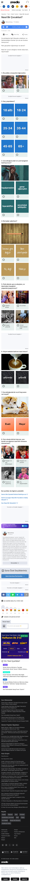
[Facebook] (6, 845)
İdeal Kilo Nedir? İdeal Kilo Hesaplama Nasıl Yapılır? (14, 791)
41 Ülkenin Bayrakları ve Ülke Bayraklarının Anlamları (14, 801)
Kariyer (16, 829)
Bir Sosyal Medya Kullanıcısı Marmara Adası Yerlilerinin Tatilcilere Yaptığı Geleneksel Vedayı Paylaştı (15, 683)
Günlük (5, 648)
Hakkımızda (4, 829)
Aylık (18, 648)
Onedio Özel (6, 672)
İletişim (3, 839)
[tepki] (3, 610)
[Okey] (8, 6)
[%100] (13, 6)
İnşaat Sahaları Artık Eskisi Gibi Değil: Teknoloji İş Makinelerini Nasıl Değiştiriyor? (15, 675)
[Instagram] (2, 845)
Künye (16, 835)
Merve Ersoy (12, 22)
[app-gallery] (24, 852)
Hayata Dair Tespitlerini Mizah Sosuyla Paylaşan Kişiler (15, 721)
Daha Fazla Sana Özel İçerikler (14, 576)
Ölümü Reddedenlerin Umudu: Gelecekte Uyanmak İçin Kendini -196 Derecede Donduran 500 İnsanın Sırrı (14, 732)
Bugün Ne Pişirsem (15, 820)
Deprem (10, 814)
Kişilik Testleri (14, 14)
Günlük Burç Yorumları (8, 817)
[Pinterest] (16, 845)
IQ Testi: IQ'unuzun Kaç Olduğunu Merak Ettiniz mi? (14, 807)
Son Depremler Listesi (7, 758)
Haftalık (12, 648)
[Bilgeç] (26, 6)
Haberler (3, 14)
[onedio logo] (14, 862)
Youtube (22, 814)
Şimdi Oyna (24, 636)
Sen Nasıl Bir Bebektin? (8, 503)
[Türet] (21, 6)
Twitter (4, 814)
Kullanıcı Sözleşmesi (19, 831)
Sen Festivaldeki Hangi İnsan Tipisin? (13, 689)
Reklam (3, 837)
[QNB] (17, 6)
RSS (15, 837)
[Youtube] (13, 845)
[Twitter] (9, 845)
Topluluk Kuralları (5, 835)
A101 (17, 817)
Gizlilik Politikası (5, 833)
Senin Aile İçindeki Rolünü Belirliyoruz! (13, 494)
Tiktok (22, 817)
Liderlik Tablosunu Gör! (14, 655)
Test (8, 14)
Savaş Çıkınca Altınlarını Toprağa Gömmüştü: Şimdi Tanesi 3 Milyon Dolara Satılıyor (15, 668)
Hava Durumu (4, 756)
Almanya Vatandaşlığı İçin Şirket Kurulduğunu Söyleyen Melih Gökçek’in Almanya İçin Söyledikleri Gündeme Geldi (14, 745)
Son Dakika (5, 820)
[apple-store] (5, 852)
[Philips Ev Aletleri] (4, 6)
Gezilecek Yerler (6, 823)
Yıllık (25, 648)
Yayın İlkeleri (17, 833)
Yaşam (5, 664)
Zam (16, 814)
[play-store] (15, 852)
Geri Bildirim (4, 831)
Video (5, 679)
